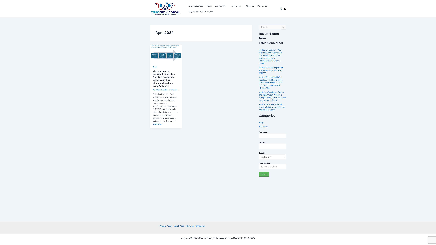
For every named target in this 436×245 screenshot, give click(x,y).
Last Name (263, 142)
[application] (226, 6)
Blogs (208, 6)
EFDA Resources (196, 6)
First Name (263, 132)
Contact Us (262, 6)
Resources (235, 6)
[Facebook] (285, 9)
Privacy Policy (166, 226)
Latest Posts (179, 226)
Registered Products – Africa (201, 11)
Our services (220, 6)
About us (250, 6)
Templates (263, 126)
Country (262, 153)
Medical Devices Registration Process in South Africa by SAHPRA (271, 70)
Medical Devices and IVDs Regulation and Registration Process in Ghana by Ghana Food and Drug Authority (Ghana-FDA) (271, 82)
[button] (281, 8)
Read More (157, 124)
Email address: (264, 163)
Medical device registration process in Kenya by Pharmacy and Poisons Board (272, 107)
